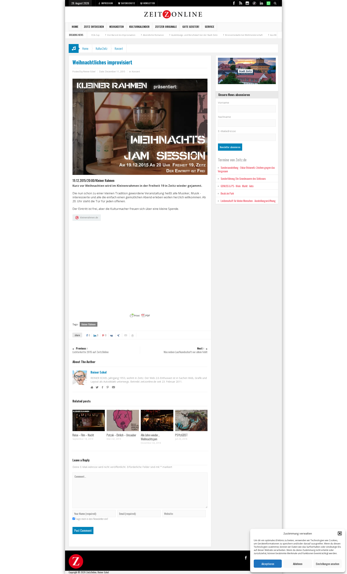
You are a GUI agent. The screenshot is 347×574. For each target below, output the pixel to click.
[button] (340, 533)
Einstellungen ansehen (327, 564)
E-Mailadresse (227, 131)
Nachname (224, 117)
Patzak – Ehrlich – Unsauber (121, 435)
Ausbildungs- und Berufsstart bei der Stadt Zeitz (176, 35)
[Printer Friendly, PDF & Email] (140, 315)
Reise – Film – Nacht (83, 435)
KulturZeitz (101, 48)
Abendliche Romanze (135, 35)
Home (75, 27)
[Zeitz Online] (173, 14)
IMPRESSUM (107, 3)
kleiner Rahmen (89, 324)
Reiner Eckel (99, 372)
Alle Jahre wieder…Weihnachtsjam (150, 437)
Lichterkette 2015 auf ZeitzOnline (90, 350)
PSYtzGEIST (181, 435)
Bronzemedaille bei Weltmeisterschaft (226, 35)
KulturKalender (139, 27)
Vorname (223, 102)
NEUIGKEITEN (116, 27)
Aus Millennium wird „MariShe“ (267, 35)
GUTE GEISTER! (190, 27)
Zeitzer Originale (166, 27)
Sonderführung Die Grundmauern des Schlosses (243, 178)
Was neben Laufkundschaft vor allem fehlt (185, 350)
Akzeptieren (268, 564)
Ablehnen (297, 564)
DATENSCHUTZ (128, 3)
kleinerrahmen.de (89, 217)
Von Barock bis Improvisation (103, 35)
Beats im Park (227, 193)
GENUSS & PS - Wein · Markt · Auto (237, 186)
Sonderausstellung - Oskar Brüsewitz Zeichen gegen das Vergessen (246, 169)
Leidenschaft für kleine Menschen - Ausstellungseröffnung (248, 201)
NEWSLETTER (149, 3)
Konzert (119, 48)
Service (209, 27)
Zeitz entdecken (94, 27)
